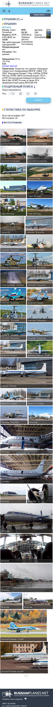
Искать (38, 100)
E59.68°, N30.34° (9, 66)
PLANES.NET (34, 3)
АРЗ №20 (6, 27)
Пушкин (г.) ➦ (13, 19)
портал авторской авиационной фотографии (34, 5)
